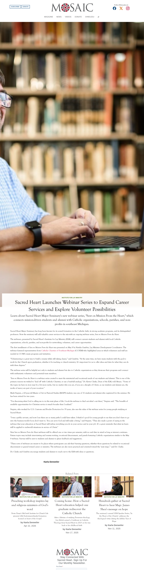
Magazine (48, 17)
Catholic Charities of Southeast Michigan (58, 350)
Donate (26, 6)
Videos (68, 17)
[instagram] (127, 8)
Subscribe (15, 6)
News (59, 17)
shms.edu (89, 17)
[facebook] (114, 8)
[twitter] (121, 8)
